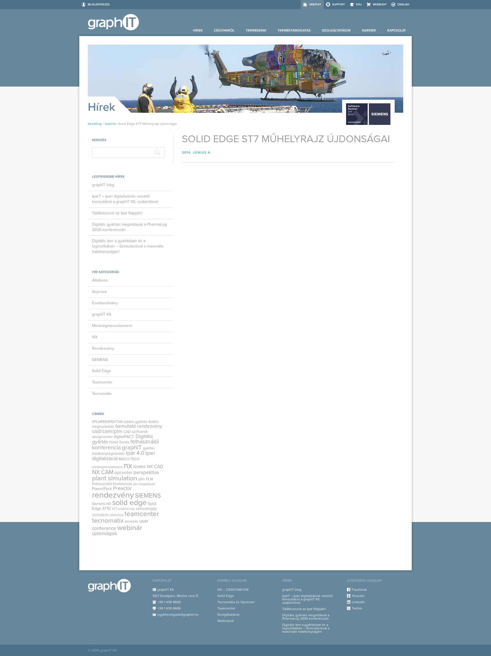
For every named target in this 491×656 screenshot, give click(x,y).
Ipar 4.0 (135, 453)
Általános (100, 280)
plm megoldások (144, 484)
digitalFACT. (124, 436)
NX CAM (102, 472)
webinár (129, 527)
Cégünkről (224, 30)
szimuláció (116, 515)
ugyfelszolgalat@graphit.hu (178, 614)
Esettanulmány (105, 303)
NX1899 (139, 467)
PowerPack (102, 488)
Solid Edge (101, 370)
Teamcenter (102, 382)
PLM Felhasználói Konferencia (122, 481)
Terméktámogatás (294, 30)
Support (338, 4)
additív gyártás (135, 422)
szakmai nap (126, 509)
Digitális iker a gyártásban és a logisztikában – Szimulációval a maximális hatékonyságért (128, 246)
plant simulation (114, 478)
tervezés (131, 521)
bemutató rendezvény (138, 426)
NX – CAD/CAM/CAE (233, 589)
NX (94, 337)
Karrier (369, 30)
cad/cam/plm (107, 431)
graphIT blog (103, 185)
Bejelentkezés (99, 4)
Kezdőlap (95, 124)
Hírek (198, 30)
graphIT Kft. (102, 314)
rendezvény (113, 495)
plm (141, 479)
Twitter (357, 608)
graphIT (315, 4)
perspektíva (146, 472)
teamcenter (141, 514)
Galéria (110, 124)
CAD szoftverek (135, 431)
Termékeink (256, 30)
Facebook (359, 589)
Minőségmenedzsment (112, 325)
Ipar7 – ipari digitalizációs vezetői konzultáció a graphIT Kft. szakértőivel (125, 199)
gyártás (149, 448)
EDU (359, 4)
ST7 (114, 509)
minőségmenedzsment (107, 467)
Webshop (379, 4)
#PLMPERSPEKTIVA (107, 422)
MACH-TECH (129, 459)
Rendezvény (103, 348)
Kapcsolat (396, 30)
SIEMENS (100, 359)
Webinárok (225, 621)
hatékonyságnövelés (108, 453)
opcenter (123, 472)
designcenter (102, 437)
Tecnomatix (102, 393)
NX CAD (155, 467)
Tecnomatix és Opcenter (236, 602)
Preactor (122, 488)
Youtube (358, 596)
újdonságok (104, 533)
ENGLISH (403, 4)
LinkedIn (358, 602)
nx (128, 465)
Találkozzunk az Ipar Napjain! (117, 213)
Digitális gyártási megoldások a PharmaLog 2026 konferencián (129, 227)
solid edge (129, 502)
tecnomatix (108, 521)
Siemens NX (101, 504)
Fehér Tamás (119, 442)
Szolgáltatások (336, 30)
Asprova (99, 291)
